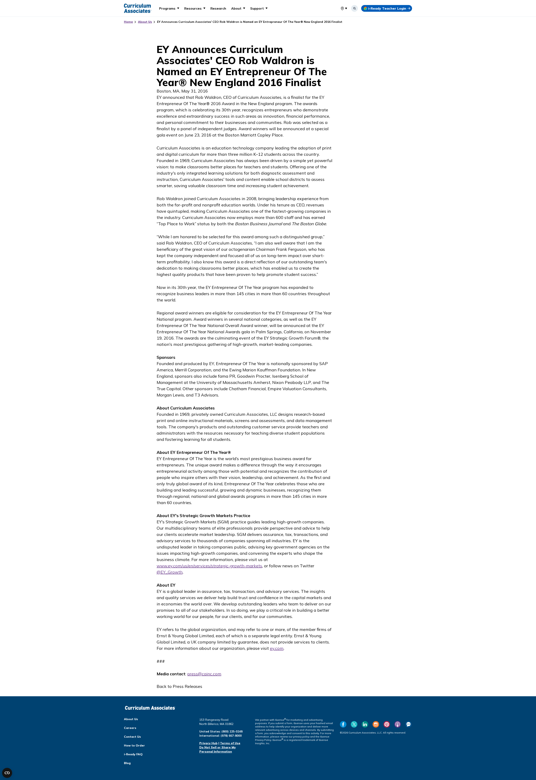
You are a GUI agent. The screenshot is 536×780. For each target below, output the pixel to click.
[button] (169, 8)
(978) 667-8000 (231, 736)
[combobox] (340, 8)
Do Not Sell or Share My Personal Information (217, 749)
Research (218, 8)
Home (128, 22)
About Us (145, 22)
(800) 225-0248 (232, 731)
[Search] (354, 8)
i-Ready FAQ (133, 754)
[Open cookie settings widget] (7, 773)
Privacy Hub (208, 743)
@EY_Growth (170, 572)
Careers (130, 728)
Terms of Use (230, 743)
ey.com (276, 648)
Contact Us (132, 737)
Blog (127, 763)
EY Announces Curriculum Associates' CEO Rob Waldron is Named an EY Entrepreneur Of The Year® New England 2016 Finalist (249, 22)
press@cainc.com (204, 673)
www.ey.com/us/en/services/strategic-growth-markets (209, 565)
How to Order (134, 745)
